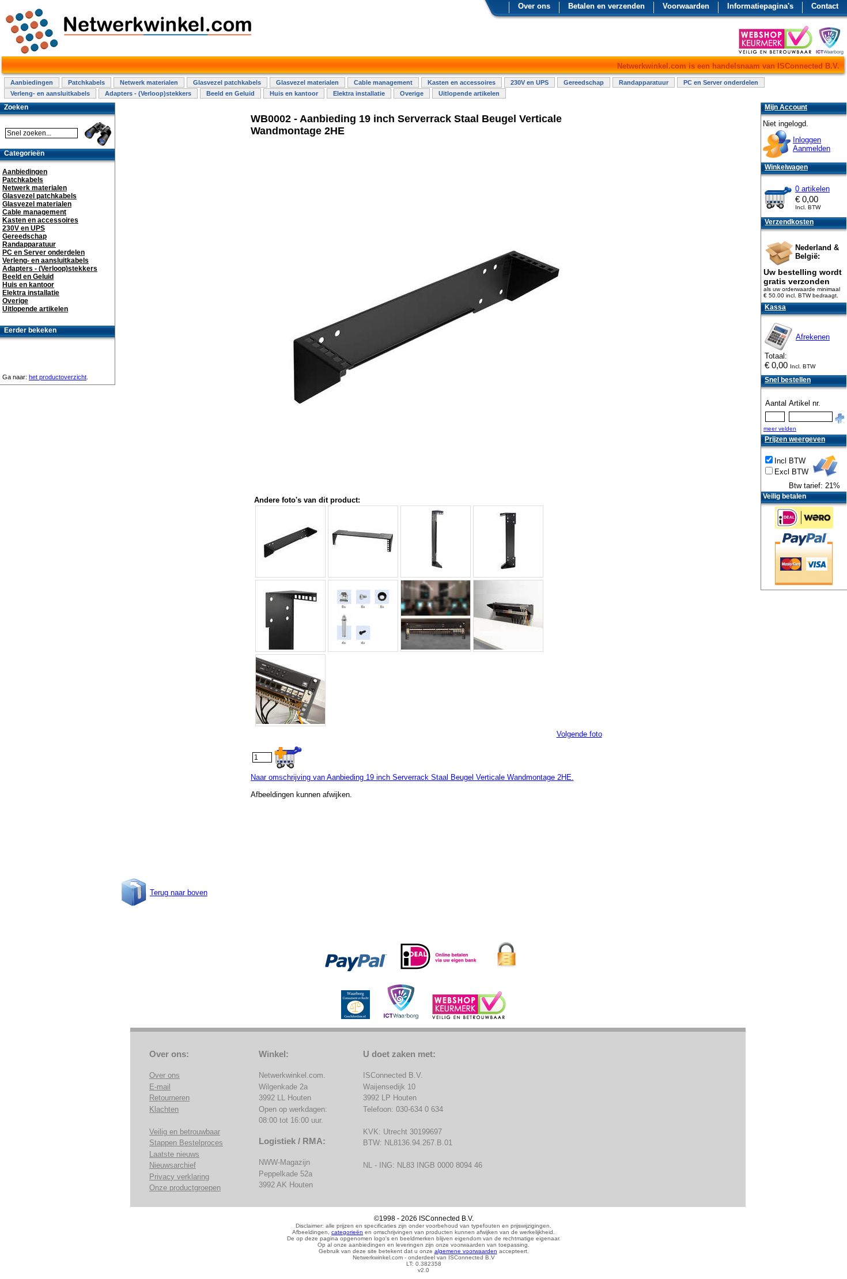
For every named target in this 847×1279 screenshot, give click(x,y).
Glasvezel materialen (307, 82)
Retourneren (169, 1097)
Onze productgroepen (185, 1187)
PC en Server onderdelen (720, 82)
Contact (824, 6)
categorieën (347, 1232)
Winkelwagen (786, 167)
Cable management (383, 82)
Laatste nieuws (174, 1154)
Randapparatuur (643, 82)
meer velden (779, 428)
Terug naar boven (178, 892)
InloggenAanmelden (811, 144)
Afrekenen (813, 337)
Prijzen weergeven (795, 439)
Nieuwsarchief (172, 1165)
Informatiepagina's (760, 6)
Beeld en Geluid (230, 93)
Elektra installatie (359, 93)
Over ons (534, 6)
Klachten (164, 1109)
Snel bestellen (788, 380)
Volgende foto (579, 734)
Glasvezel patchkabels (227, 82)
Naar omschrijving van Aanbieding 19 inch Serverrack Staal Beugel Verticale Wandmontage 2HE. (412, 777)
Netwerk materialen (149, 82)
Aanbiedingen (31, 82)
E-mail (160, 1086)
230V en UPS (530, 82)
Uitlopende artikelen (469, 93)
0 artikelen (812, 188)
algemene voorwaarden (465, 1251)
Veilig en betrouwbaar (184, 1131)
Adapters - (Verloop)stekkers (148, 93)
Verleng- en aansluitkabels (50, 93)
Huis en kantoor (294, 93)
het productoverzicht (57, 376)
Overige (411, 93)
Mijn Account (786, 107)
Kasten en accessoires (462, 82)
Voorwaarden (686, 6)
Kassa (775, 307)
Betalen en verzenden (606, 6)
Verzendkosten (789, 222)
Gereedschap (584, 82)
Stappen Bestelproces (186, 1142)
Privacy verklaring (179, 1176)
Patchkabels (86, 82)
